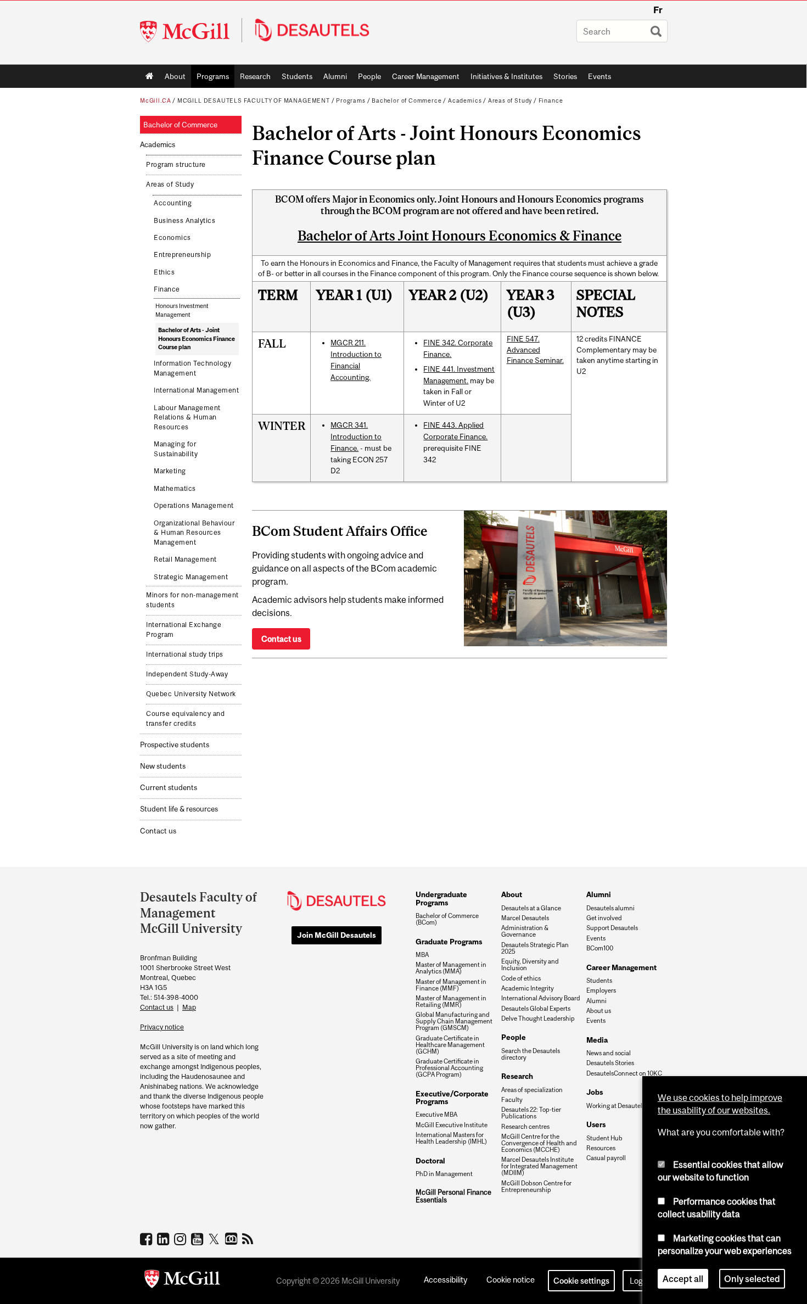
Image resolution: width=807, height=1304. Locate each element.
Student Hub (604, 1138)
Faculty (512, 1099)
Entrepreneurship (182, 255)
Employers (601, 990)
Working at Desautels (615, 1105)
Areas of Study (510, 100)
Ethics (164, 272)
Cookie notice (510, 1279)
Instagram (181, 1238)
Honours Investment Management (182, 310)
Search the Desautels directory (530, 1054)
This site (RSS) (249, 1238)
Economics (172, 238)
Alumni (335, 76)
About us (598, 1011)
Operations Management (194, 506)
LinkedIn (164, 1238)
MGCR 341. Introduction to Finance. (356, 436)
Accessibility (445, 1279)
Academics (464, 100)
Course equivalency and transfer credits (185, 718)
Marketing (170, 471)
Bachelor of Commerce (406, 100)
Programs (210, 78)
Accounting (173, 203)
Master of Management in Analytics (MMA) (451, 968)
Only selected (752, 1279)
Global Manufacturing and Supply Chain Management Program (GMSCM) (454, 1021)
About (175, 76)
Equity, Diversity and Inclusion (530, 964)
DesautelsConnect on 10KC (624, 1073)
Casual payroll (606, 1158)
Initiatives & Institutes (503, 78)
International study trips (184, 654)
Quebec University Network (191, 694)
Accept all (683, 1279)
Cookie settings (581, 1280)
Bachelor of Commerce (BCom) (447, 919)
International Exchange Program (183, 630)
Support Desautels (612, 928)
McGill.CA (155, 100)
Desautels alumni (610, 908)
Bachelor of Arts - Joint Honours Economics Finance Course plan (196, 338)
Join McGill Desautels (336, 935)
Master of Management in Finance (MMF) (451, 985)
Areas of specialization (532, 1090)
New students (163, 766)
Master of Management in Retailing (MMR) (451, 1001)
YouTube (198, 1238)
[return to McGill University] (182, 1281)
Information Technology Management (192, 368)
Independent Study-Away (187, 674)
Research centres (525, 1126)
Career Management (425, 76)
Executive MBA (436, 1114)
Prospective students (174, 745)
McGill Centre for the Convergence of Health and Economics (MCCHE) (539, 1143)
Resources (600, 1148)
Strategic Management (191, 577)
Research (255, 76)
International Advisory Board (540, 998)
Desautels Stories (610, 1063)
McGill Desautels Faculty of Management (253, 100)
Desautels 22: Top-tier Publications (531, 1113)
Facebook (147, 1238)
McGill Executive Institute (451, 1125)
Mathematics (175, 489)
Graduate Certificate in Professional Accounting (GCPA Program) (449, 1068)
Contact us (158, 831)
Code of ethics (521, 978)
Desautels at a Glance (531, 908)
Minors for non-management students (192, 600)
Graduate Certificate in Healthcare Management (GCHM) (450, 1045)
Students (297, 76)
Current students (168, 787)
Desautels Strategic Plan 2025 (535, 948)
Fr (658, 9)
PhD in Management (444, 1174)
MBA (422, 955)
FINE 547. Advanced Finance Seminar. (535, 349)
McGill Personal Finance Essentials (453, 1196)
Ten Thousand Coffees (232, 1239)
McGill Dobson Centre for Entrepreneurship (536, 1186)
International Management (196, 390)
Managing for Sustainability (176, 449)
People (369, 76)
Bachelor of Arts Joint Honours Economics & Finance (459, 235)
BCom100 (599, 948)
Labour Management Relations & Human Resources (187, 417)
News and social (608, 1053)
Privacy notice (162, 1027)
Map (189, 1007)
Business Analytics (184, 221)
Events (599, 76)
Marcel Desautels (525, 918)
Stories (565, 76)
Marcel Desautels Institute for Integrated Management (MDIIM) (539, 1166)
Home (149, 76)
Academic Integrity (527, 988)
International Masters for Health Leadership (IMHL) (451, 1138)
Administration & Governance (524, 931)
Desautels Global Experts (535, 1008)
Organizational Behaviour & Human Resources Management (194, 532)
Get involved (604, 918)
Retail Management (185, 559)
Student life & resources (179, 809)
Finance (551, 100)
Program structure (176, 165)
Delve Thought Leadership (538, 1018)
